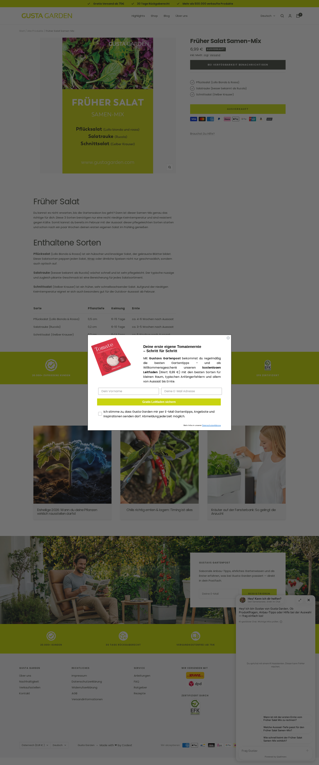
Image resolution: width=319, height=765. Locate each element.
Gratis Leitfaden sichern (159, 401)
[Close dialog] (228, 338)
